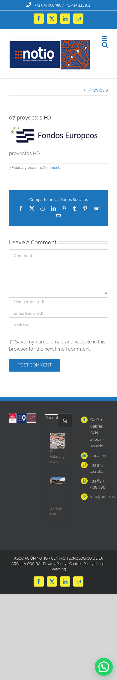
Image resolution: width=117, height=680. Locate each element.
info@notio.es (99, 496)
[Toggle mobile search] (105, 45)
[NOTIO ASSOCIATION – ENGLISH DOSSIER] (57, 480)
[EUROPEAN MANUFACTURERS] (57, 441)
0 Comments (50, 168)
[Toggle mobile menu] (105, 38)
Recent (51, 417)
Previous (98, 90)
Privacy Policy (55, 564)
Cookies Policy (81, 564)
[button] (104, 667)
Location (98, 455)
